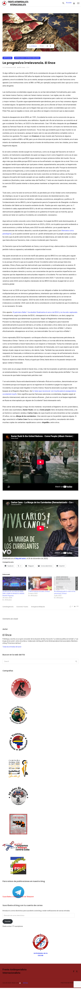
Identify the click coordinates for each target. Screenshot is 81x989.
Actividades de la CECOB (40, 954)
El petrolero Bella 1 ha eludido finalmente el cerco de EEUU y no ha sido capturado (44, 312)
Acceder (69, 3)
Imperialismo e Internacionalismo (27, 58)
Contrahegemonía (8, 606)
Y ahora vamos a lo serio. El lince (39, 591)
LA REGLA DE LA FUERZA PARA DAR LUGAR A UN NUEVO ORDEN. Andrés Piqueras (13, 593)
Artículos (7, 58)
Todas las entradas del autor (12, 647)
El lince (34, 46)
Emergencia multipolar (38, 606)
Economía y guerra (22, 606)
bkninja (25, 983)
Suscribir (8, 921)
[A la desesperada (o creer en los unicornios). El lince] (66, 583)
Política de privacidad (69, 983)
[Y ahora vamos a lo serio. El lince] (40, 583)
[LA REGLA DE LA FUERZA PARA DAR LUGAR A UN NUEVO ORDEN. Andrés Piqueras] (14, 583)
